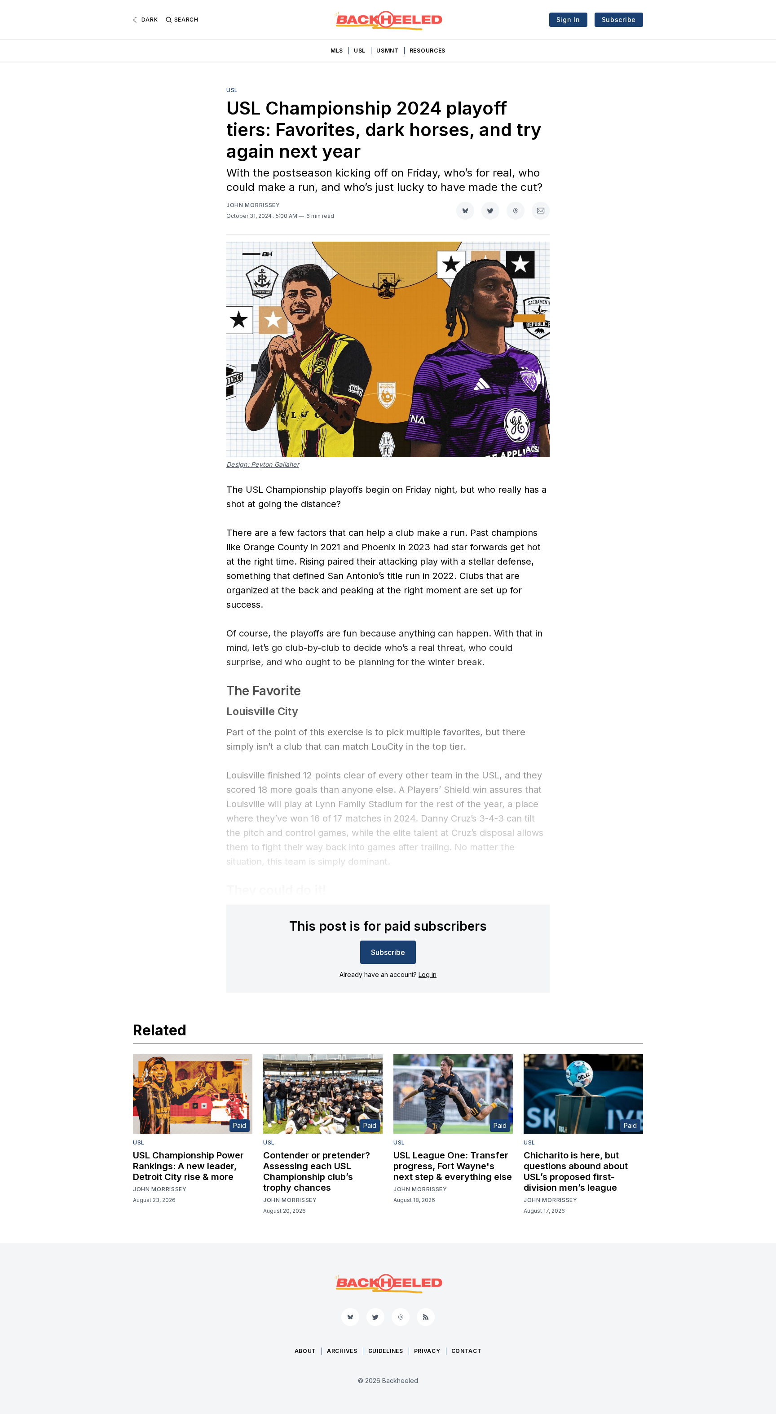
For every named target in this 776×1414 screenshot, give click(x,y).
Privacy (427, 1351)
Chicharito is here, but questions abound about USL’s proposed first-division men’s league (576, 1171)
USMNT (387, 50)
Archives (342, 1351)
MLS (337, 50)
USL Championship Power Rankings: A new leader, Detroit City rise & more (188, 1166)
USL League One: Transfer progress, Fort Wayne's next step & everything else (452, 1166)
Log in (427, 974)
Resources (427, 50)
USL (360, 50)
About (306, 1351)
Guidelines (385, 1351)
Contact (466, 1351)
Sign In (568, 19)
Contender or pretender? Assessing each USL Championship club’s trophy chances (316, 1171)
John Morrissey (253, 205)
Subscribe (619, 19)
